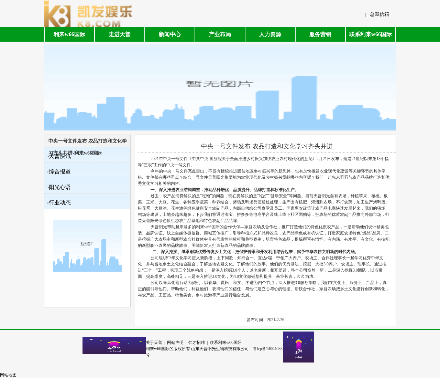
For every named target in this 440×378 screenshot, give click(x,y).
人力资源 (270, 34)
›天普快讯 (59, 156)
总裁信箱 (379, 14)
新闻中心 (170, 34)
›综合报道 (59, 172)
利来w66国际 (69, 34)
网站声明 (175, 342)
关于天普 (154, 342)
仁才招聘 (196, 342)
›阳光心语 (59, 187)
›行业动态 (59, 203)
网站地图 (8, 374)
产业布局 (220, 34)
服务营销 (320, 34)
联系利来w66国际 (370, 34)
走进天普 (120, 34)
